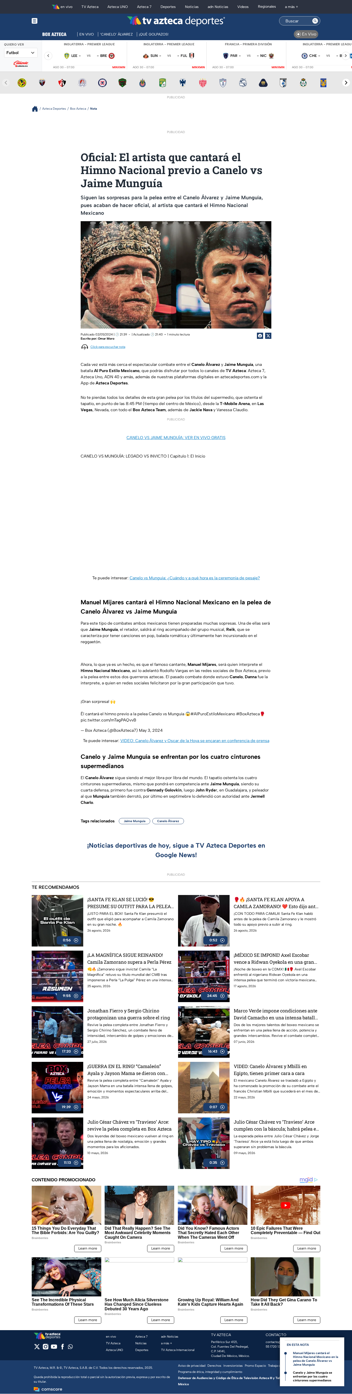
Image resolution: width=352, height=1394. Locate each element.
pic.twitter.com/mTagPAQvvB (108, 720)
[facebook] (62, 1348)
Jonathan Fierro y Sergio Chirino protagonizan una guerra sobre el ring (128, 1014)
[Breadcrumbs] (37, 109)
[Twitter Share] (268, 336)
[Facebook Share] (260, 336)
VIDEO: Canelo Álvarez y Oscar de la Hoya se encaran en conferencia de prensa (194, 740)
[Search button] (315, 21)
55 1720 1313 (274, 1346)
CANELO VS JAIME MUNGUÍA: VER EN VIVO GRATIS (176, 437)
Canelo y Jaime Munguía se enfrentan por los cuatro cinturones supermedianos (312, 1376)
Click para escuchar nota (107, 347)
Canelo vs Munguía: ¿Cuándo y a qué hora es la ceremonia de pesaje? (195, 577)
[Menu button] (52, 21)
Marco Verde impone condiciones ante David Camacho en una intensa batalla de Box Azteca (275, 1014)
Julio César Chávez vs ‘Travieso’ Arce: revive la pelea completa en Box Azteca (129, 1125)
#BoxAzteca (248, 713)
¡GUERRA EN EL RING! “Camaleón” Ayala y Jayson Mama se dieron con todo (126, 1070)
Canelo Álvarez (168, 821)
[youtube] (54, 1348)
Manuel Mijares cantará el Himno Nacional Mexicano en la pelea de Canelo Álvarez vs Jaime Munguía (315, 1358)
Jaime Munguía (134, 821)
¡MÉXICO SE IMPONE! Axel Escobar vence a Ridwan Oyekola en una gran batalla (274, 959)
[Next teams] (346, 83)
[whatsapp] (70, 1347)
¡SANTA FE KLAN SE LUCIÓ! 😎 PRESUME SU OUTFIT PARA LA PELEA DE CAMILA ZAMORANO (129, 903)
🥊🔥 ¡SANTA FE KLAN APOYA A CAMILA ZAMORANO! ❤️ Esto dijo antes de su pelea (277, 903)
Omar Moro (106, 338)
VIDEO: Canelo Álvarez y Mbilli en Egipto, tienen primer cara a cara (270, 1069)
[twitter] (37, 1348)
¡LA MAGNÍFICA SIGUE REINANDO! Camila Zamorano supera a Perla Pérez (129, 958)
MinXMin (118, 67)
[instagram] (45, 1348)
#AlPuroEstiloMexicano (212, 713)
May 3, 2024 (151, 730)
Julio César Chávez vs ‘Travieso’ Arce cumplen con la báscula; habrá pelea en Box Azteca (276, 1125)
